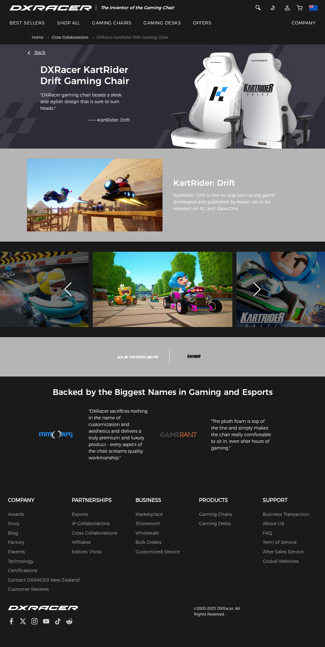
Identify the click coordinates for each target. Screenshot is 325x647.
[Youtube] (49, 622)
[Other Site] (313, 7)
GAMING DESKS (162, 23)
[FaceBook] (14, 622)
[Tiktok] (60, 622)
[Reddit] (72, 622)
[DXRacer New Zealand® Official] (51, 7)
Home (37, 37)
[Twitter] (25, 622)
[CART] (299, 7)
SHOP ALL (68, 23)
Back (39, 52)
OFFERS (202, 23)
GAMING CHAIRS (111, 23)
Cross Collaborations (70, 37)
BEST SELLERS (27, 23)
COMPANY (303, 23)
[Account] (287, 7)
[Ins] (37, 622)
